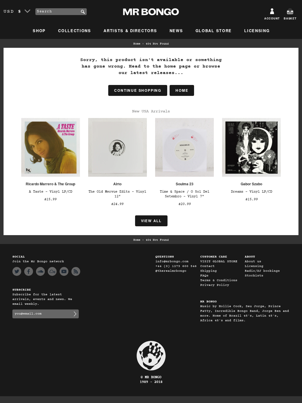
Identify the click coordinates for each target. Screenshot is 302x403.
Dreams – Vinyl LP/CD (251, 191)
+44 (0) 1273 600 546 (176, 266)
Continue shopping (137, 90)
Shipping (208, 271)
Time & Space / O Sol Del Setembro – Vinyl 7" (184, 194)
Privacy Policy (214, 285)
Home (136, 44)
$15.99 (50, 199)
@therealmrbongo (170, 271)
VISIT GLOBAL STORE (218, 261)
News (176, 30)
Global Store (214, 30)
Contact (207, 266)
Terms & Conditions (218, 280)
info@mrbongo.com (171, 261)
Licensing (257, 30)
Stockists (254, 275)
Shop (39, 30)
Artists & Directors (130, 30)
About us (253, 261)
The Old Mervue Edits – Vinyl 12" (117, 194)
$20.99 (184, 204)
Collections (74, 30)
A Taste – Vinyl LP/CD (50, 191)
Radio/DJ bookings (262, 271)
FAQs (204, 275)
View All (151, 220)
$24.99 (117, 204)
